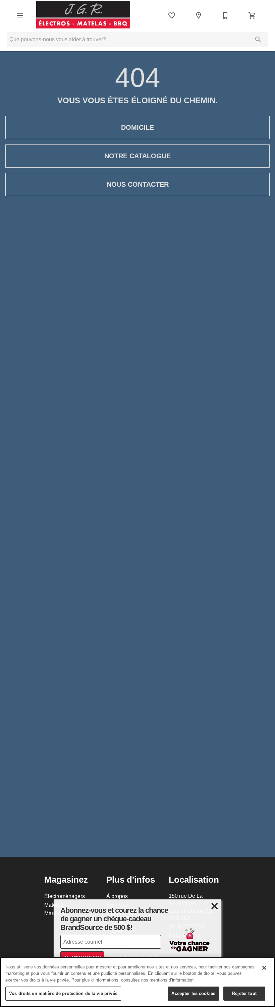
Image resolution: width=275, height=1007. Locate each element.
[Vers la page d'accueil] (83, 15)
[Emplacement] (198, 15)
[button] (20, 15)
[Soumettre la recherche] (258, 40)
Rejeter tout (244, 993)
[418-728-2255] (225, 15)
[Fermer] (264, 967)
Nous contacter (138, 184)
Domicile (137, 127)
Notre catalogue (137, 156)
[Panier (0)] (252, 15)
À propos (117, 896)
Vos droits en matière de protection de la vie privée (63, 993)
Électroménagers (64, 896)
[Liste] (172, 15)
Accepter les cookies (193, 993)
